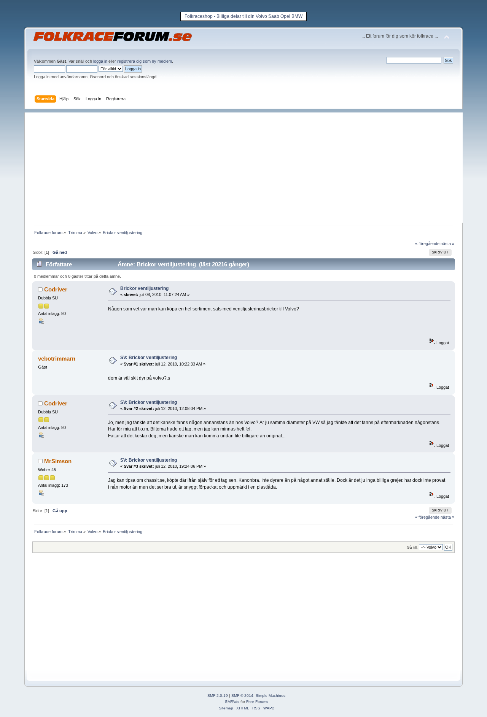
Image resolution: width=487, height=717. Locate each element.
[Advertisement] (247, 165)
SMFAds (232, 702)
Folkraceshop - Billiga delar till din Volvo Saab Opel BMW (243, 16)
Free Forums (257, 702)
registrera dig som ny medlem (144, 61)
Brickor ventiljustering (144, 288)
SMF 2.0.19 (217, 695)
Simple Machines (270, 695)
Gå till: (412, 547)
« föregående (427, 243)
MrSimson (58, 461)
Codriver (55, 289)
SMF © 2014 (242, 695)
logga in (100, 61)
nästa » (447, 243)
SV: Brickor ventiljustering (148, 357)
